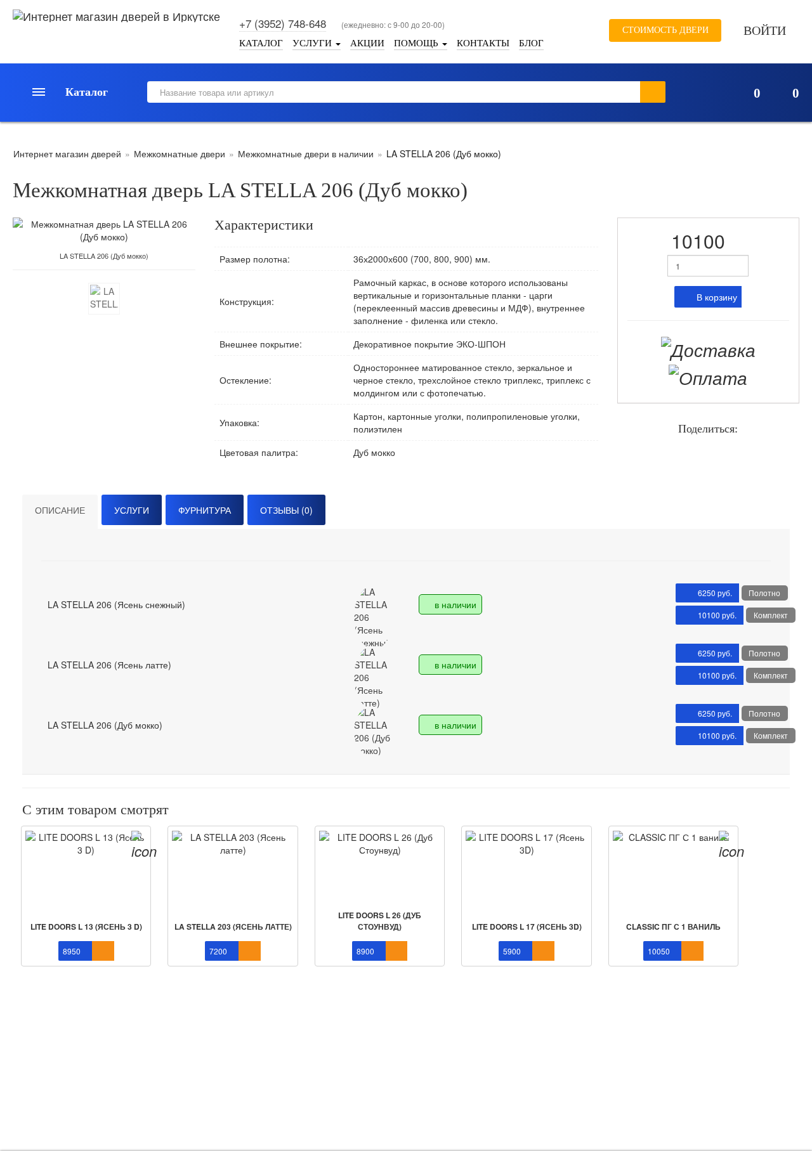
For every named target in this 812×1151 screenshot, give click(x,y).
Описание (60, 510)
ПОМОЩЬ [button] (417, 42)
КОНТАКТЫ (483, 42)
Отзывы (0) (286, 510)
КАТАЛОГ (261, 42)
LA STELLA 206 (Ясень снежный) (116, 604)
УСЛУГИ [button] (313, 42)
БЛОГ (531, 42)
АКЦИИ (367, 42)
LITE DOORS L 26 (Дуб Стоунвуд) (379, 920)
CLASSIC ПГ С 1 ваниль (673, 926)
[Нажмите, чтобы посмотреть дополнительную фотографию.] (104, 299)
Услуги (131, 510)
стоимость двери (664, 30)
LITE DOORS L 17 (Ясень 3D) (527, 926)
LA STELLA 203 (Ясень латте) (233, 926)
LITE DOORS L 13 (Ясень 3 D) (86, 926)
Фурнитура (204, 510)
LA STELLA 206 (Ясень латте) (109, 664)
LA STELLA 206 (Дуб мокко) (105, 725)
